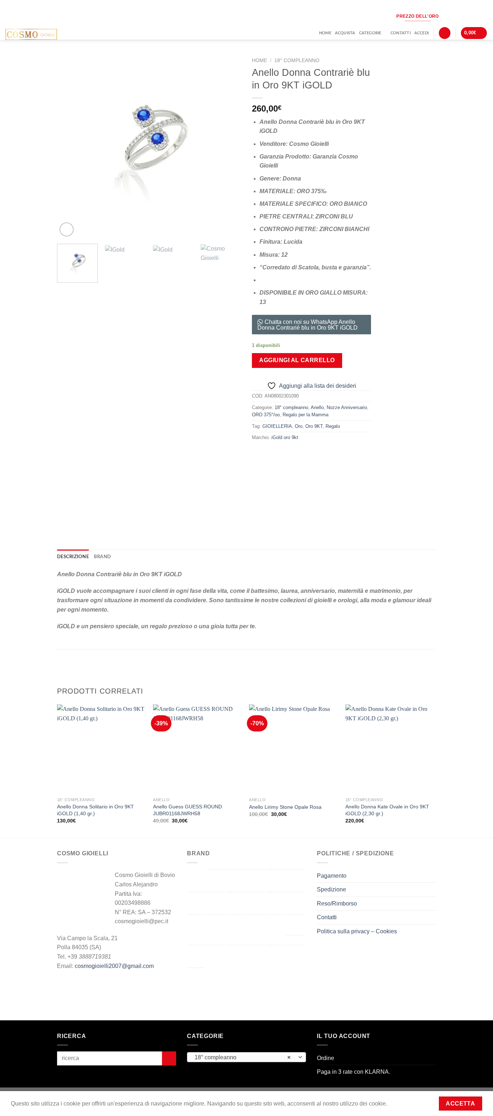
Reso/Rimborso (337, 903)
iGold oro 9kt (284, 437)
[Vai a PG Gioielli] (196, 956)
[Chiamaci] (471, 16)
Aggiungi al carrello (297, 360)
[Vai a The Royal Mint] (256, 956)
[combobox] (246, 1057)
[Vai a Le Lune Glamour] (216, 926)
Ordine (325, 1058)
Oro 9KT (314, 426)
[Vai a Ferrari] (236, 903)
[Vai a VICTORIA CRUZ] (196, 979)
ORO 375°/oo (266, 414)
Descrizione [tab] (73, 557)
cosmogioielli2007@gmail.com (114, 966)
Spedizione (331, 889)
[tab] (246, 592)
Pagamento (331, 876)
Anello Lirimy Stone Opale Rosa (285, 807)
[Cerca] (444, 33)
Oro (298, 426)
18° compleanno (296, 60)
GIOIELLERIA (277, 426)
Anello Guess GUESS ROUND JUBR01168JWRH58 (187, 810)
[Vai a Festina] (256, 903)
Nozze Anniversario (347, 407)
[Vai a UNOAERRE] (295, 956)
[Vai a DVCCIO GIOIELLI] (216, 903)
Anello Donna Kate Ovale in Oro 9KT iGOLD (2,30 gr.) (387, 810)
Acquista (345, 33)
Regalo (333, 426)
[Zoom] (67, 229)
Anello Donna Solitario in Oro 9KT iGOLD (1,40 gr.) (95, 810)
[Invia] (169, 1058)
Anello (317, 407)
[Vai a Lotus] (256, 926)
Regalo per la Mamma (305, 414)
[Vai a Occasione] (295, 925)
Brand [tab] (102, 557)
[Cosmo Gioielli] (42, 34)
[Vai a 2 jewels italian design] (196, 880)
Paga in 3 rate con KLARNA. (353, 1072)
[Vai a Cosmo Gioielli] (196, 903)
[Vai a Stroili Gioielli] (236, 956)
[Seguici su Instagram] (448, 16)
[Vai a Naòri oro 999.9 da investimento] (275, 926)
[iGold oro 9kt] (342, 484)
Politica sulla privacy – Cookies (357, 931)
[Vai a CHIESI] (295, 880)
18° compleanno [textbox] (243, 1057)
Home (325, 33)
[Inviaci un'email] (459, 16)
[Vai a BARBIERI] (236, 880)
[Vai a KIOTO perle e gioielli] (196, 926)
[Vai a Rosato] (216, 956)
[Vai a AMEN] (216, 880)
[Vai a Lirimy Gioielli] (236, 926)
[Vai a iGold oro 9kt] (295, 903)
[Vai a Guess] (275, 903)
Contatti (401, 33)
